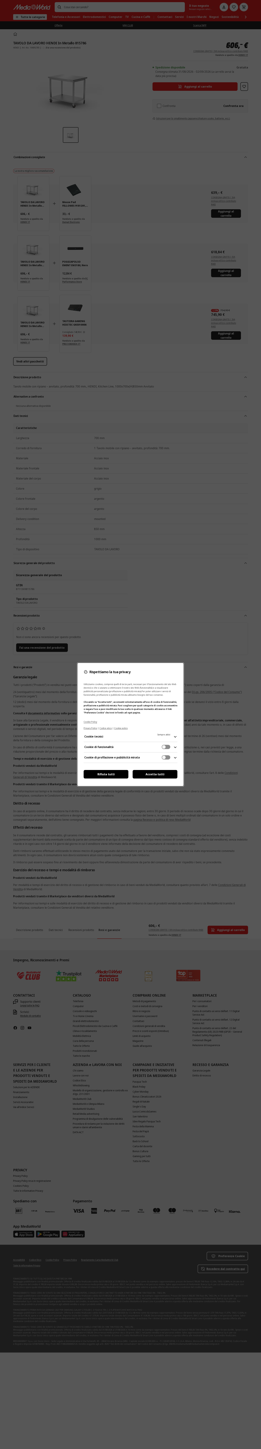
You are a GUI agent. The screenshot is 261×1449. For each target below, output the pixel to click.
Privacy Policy (90, 728)
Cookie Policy (90, 721)
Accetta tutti (155, 774)
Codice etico (105, 728)
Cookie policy (121, 728)
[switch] (166, 747)
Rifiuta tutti (106, 774)
